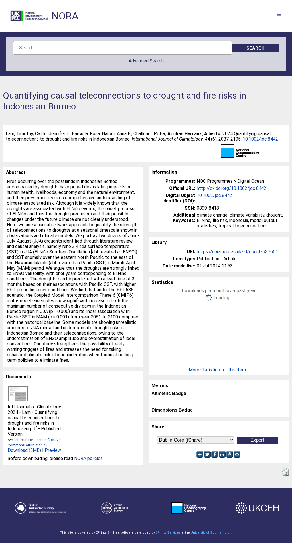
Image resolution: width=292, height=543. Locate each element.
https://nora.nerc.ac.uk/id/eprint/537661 (237, 251)
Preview (53, 450)
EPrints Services (168, 532)
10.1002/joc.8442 (260, 139)
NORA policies (88, 458)
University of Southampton (211, 532)
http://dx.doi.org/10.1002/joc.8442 (231, 188)
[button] (285, 472)
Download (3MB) (24, 450)
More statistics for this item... (218, 370)
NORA (65, 16)
